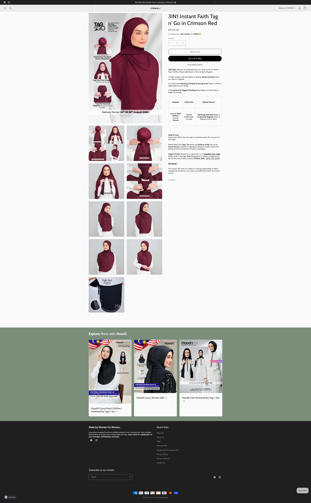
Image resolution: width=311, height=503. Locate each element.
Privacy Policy (162, 454)
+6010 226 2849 (212, 158)
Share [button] (173, 180)
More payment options (195, 64)
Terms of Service (163, 458)
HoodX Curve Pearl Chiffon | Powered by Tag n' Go (106, 410)
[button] (5, 8)
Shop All (160, 433)
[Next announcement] (215, 2)
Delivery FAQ (162, 445)
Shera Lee (151, 497)
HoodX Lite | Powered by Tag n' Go (200, 397)
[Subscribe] (129, 477)
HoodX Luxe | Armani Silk (150, 397)
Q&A (158, 441)
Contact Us (161, 463)
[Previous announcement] (95, 2)
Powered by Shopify (162, 497)
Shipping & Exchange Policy (168, 450)
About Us (160, 437)
